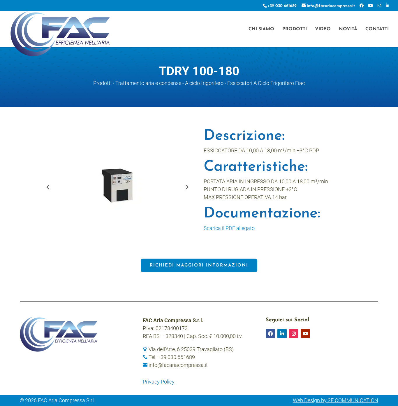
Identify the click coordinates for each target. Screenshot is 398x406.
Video (323, 29)
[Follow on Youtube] (305, 333)
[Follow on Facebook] (270, 333)
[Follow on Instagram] (293, 333)
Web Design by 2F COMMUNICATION (335, 400)
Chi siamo (261, 29)
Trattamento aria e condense (148, 83)
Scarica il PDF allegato (229, 228)
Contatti (377, 29)
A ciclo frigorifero (204, 83)
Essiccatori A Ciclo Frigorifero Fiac (266, 83)
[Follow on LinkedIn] (282, 333)
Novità (348, 29)
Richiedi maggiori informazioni (199, 265)
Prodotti (294, 29)
